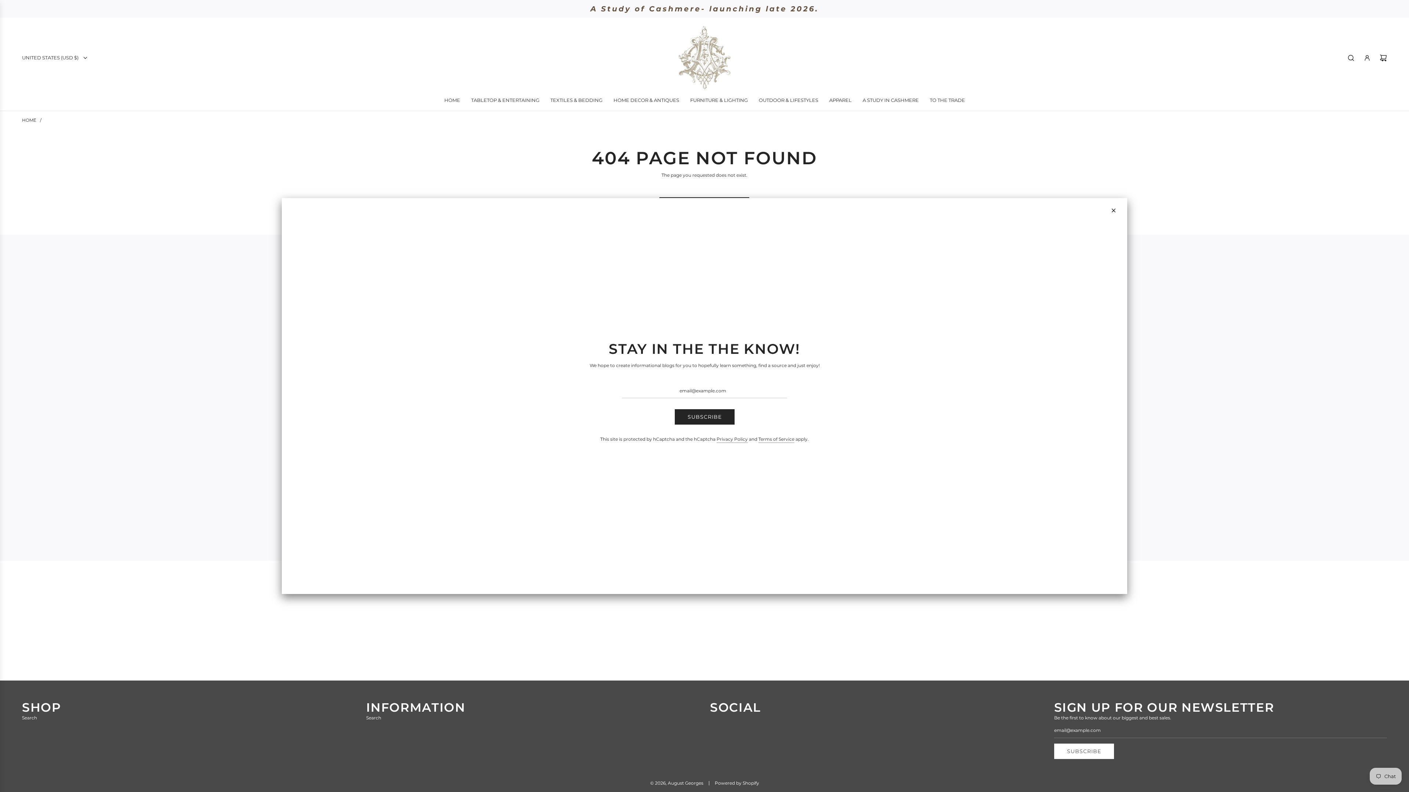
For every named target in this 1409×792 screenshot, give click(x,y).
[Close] (1114, 210)
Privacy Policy (732, 439)
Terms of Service (776, 439)
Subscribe (705, 417)
